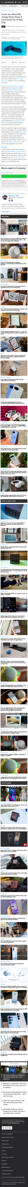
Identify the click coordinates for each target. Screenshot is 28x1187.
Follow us (16, 62)
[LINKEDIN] (10, 201)
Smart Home (12, 10)
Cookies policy (5, 1144)
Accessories (4, 10)
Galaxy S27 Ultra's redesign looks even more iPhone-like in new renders (14, 1102)
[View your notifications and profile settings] (15, 2)
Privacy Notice (21, 182)
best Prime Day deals (17, 157)
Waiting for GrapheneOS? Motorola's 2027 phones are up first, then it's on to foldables (15, 1085)
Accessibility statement (7, 1147)
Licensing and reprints (7, 1170)
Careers (4, 1150)
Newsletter (23, 62)
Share (5, 62)
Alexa (3, 69)
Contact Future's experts (8, 1137)
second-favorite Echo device (15, 86)
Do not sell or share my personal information (13, 1177)
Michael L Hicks (11, 26)
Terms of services (19, 180)
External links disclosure (8, 1157)
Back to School (13, 6)
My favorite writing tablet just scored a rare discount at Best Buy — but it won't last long (15, 1094)
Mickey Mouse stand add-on (13, 142)
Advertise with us (6, 1167)
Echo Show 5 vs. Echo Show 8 (16, 151)
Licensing (4, 1154)
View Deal (4, 146)
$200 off (4, 123)
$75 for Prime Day (13, 90)
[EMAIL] (12, 201)
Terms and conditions (7, 1134)
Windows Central (6, 1174)
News (3, 26)
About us (4, 1160)
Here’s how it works (16, 38)
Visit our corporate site (13, 1123)
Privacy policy (5, 1140)
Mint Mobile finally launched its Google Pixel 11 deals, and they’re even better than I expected (14, 1111)
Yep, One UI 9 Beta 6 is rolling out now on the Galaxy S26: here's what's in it (14, 1077)
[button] (26, 2)
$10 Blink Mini (18, 121)
